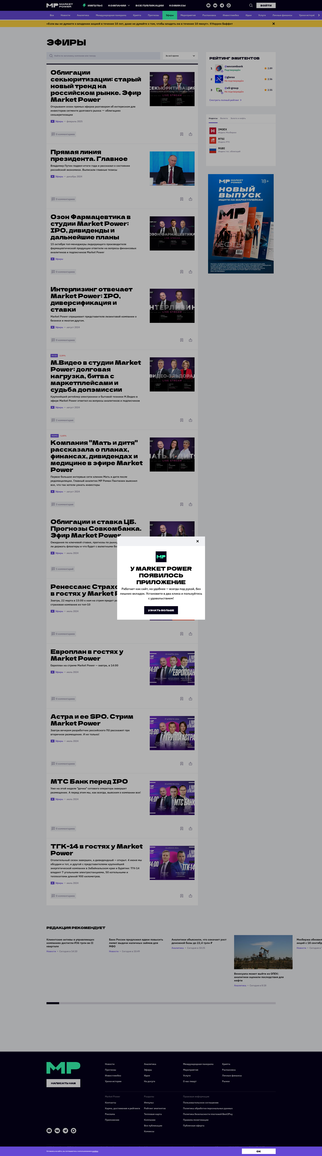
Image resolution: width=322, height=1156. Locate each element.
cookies (95, 1151)
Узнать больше (161, 610)
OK (258, 1151)
